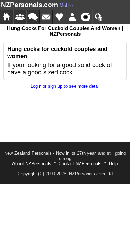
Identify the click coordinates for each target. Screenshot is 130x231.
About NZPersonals (31, 163)
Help (113, 163)
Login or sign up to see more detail (65, 86)
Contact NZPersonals (80, 163)
